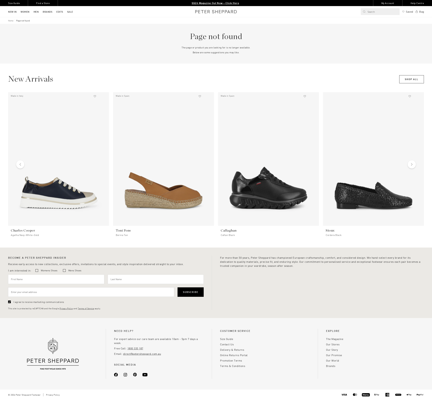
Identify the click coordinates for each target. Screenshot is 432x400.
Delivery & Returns (232, 349)
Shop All (411, 79)
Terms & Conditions (232, 365)
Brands (330, 365)
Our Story (332, 349)
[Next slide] (412, 164)
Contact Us (227, 344)
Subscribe (190, 292)
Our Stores (333, 344)
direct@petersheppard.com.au (142, 353)
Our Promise (334, 355)
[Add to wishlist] (95, 96)
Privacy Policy (66, 308)
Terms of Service (86, 308)
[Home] (216, 11)
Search (371, 11)
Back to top (405, 392)
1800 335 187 (135, 348)
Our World (332, 360)
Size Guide (226, 338)
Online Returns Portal (234, 355)
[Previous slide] (20, 164)
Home (10, 20)
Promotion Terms (231, 360)
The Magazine (334, 338)
